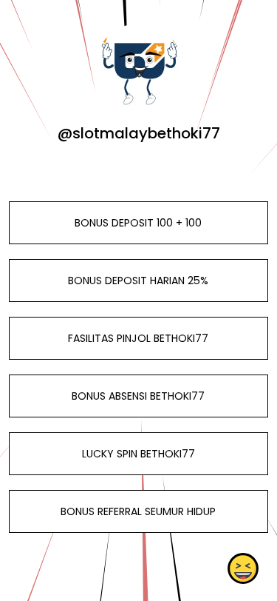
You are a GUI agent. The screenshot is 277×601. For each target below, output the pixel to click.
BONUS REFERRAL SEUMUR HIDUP (138, 511)
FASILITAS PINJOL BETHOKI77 (138, 338)
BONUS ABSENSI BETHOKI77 (138, 396)
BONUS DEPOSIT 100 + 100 (138, 222)
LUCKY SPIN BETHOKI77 (138, 453)
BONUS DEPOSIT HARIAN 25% (138, 280)
